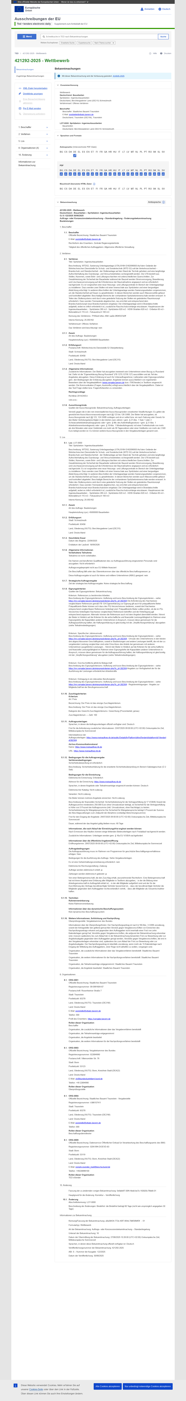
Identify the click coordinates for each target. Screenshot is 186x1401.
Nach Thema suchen (102, 43)
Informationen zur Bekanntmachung (27, 163)
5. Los (21, 141)
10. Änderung (25, 155)
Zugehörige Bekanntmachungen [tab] (30, 76)
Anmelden (149, 9)
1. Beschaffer (25, 127)
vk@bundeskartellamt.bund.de (89, 1079)
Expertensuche (84, 43)
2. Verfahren (24, 134)
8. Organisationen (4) (29, 148)
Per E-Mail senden (32, 108)
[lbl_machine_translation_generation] (94, 184)
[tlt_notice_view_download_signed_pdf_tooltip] (74, 155)
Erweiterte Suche (67, 43)
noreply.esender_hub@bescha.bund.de (92, 1167)
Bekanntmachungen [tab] (25, 69)
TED (17, 53)
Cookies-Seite (36, 1389)
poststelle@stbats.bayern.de (81, 114)
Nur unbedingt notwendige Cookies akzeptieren (148, 1386)
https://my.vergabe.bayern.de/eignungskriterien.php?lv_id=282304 (98, 601)
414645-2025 (118, 76)
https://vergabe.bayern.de (99, 1019)
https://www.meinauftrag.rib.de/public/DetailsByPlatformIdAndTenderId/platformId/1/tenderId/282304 (117, 738)
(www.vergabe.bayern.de (113, 382)
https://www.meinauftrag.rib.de (88, 747)
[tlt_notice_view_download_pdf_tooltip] (61, 174)
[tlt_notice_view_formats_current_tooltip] (163, 202)
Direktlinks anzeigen (33, 94)
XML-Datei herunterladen (35, 88)
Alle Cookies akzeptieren (108, 1386)
